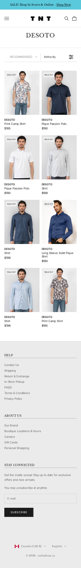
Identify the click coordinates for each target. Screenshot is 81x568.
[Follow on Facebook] (6, 532)
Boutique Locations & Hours (22, 431)
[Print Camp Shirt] (22, 93)
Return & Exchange (16, 376)
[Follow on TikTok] (40, 532)
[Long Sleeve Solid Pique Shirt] (59, 222)
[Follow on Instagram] (18, 532)
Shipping (10, 370)
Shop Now (63, 4)
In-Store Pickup (14, 381)
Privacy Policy (13, 398)
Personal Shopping (16, 448)
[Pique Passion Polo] (59, 93)
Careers (9, 436)
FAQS (7, 387)
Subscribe (19, 512)
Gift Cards (11, 442)
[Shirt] (59, 157)
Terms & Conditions (17, 393)
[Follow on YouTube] (29, 532)
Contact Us (11, 365)
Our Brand (11, 425)
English (57, 546)
